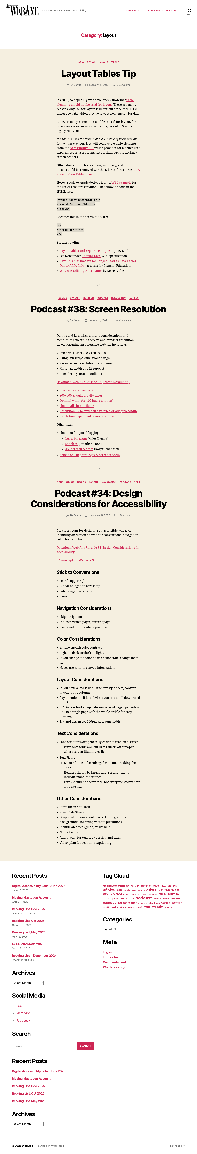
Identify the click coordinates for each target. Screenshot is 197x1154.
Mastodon (23, 1013)
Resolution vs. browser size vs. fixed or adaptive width (98, 411)
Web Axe (27, 1145)
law (122, 898)
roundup (110, 902)
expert (118, 893)
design (91, 62)
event (107, 893)
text (137, 482)
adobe (163, 886)
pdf (132, 899)
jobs (115, 898)
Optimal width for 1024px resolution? (87, 401)
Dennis (77, 84)
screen (134, 298)
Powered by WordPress (50, 1145)
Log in (107, 952)
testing (165, 902)
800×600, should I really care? (81, 396)
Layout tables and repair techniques (85, 251)
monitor (88, 298)
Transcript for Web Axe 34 (77, 560)
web (147, 907)
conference (153, 889)
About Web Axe (135, 10)
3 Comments (123, 84)
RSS (19, 1006)
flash (127, 894)
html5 (162, 893)
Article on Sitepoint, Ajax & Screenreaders (90, 455)
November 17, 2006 (99, 515)
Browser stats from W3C (77, 390)
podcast (102, 298)
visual (123, 907)
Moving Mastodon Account (31, 897)
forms (133, 894)
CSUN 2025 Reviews (27, 944)
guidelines (153, 894)
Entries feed (112, 957)
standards (154, 903)
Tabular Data (91, 256)
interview (173, 893)
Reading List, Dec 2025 (28, 909)
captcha (127, 890)
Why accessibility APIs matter (81, 271)
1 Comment (124, 515)
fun (138, 894)
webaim (158, 907)
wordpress (169, 907)
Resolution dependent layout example (87, 416)
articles (109, 889)
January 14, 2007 (98, 320)
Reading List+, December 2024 (34, 955)
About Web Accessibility (162, 10)
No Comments (123, 320)
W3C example (121, 183)
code (60, 482)
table (115, 62)
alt (169, 885)
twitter (177, 903)
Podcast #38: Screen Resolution (98, 309)
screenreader (127, 903)
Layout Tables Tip (98, 73)
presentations (161, 898)
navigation (109, 482)
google (144, 894)
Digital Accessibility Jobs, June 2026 (38, 886)
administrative (149, 885)
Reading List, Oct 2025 (28, 921)
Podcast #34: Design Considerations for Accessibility (99, 498)
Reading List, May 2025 (28, 932)
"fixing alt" (135, 886)
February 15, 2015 (98, 84)
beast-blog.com (76, 439)
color (70, 482)
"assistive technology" (116, 885)
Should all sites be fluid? (77, 406)
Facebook (23, 1020)
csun (167, 889)
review (175, 898)
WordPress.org (114, 967)
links (128, 899)
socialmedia (142, 903)
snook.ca (71, 444)
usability (106, 907)
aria (81, 62)
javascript (106, 899)
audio (119, 890)
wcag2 (139, 907)
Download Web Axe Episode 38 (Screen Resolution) (93, 382)
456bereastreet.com (79, 449)
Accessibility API (82, 148)
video (115, 907)
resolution (118, 298)
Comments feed (114, 962)
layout (103, 62)
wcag (131, 907)
